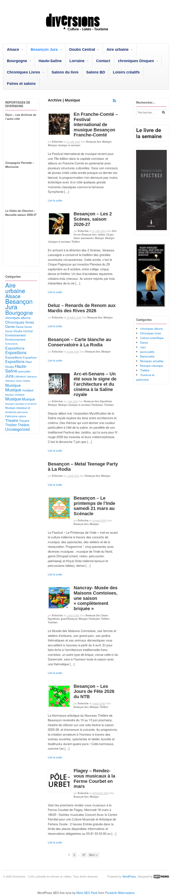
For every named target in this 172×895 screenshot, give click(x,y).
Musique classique (151, 366)
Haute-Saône (50, 61)
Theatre (11, 420)
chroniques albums (151, 329)
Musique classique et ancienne (64, 145)
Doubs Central (82, 49)
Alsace (13, 49)
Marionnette (147, 356)
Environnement (15, 335)
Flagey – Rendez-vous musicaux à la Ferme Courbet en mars (94, 778)
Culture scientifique (151, 338)
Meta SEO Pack (86, 893)
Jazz (143, 347)
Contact (103, 61)
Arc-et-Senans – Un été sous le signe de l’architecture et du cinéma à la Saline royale (95, 384)
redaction (57, 141)
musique (27, 390)
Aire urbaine (118, 49)
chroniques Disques (136, 61)
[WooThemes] (161, 876)
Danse (77, 238)
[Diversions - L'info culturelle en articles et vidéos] (86, 33)
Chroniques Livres (23, 72)
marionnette (87, 238)
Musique (106, 141)
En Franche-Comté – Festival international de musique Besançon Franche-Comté (96, 125)
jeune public (147, 352)
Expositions (106, 401)
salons (22, 416)
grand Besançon (69, 618)
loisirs (19, 380)
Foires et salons (21, 83)
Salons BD (95, 72)
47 (83, 855)
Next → (93, 855)
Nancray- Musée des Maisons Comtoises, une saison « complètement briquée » (95, 598)
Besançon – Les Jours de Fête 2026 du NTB (94, 691)
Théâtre (76, 241)
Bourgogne (17, 61)
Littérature (20, 376)
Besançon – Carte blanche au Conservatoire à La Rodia (79, 342)
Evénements (11, 343)
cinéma (101, 234)
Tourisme (109, 404)
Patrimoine (97, 404)
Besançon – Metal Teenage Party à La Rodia (83, 466)
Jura (9, 375)
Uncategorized (17, 429)
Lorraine (77, 61)
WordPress (129, 876)
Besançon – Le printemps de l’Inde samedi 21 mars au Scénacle (94, 505)
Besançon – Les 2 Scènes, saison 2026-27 (93, 219)
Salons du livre (65, 72)
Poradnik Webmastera (120, 893)
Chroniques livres (150, 333)
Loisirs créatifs (126, 72)
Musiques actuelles (152, 361)
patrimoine (22, 412)
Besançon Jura (44, 49)
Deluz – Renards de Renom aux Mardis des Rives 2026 (82, 308)
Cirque (109, 234)
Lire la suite (55, 200)
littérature (10, 380)
